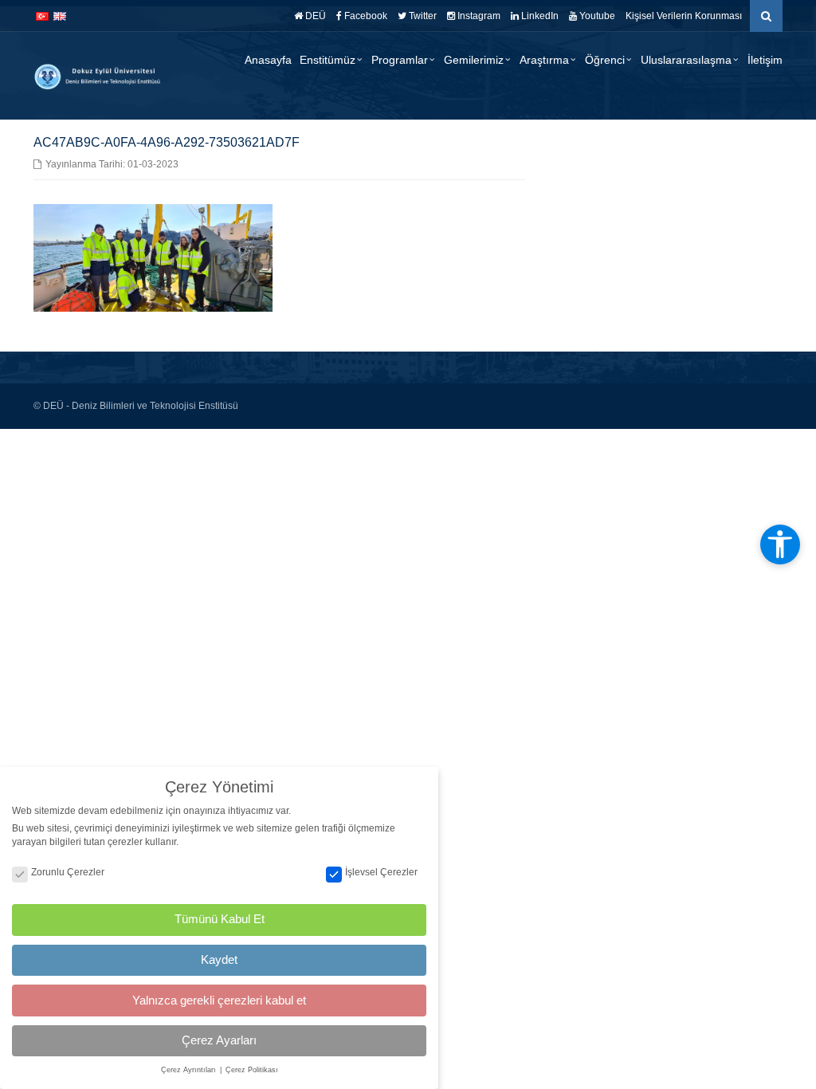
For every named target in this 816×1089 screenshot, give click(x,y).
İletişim (765, 59)
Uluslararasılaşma (686, 59)
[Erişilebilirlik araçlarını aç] (780, 544)
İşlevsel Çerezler (381, 872)
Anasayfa (268, 59)
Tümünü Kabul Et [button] (220, 919)
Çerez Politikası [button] (252, 1070)
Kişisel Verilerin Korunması (684, 16)
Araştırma (544, 59)
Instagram (477, 16)
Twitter (421, 16)
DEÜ (314, 16)
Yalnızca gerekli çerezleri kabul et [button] (219, 1000)
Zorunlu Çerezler (67, 872)
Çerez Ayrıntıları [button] (189, 1070)
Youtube (596, 16)
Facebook (364, 16)
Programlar (399, 59)
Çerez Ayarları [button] (219, 1040)
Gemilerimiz (474, 59)
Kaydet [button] (219, 959)
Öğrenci (605, 59)
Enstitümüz (327, 59)
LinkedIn (539, 16)
